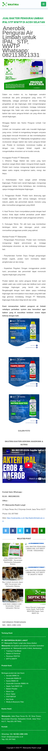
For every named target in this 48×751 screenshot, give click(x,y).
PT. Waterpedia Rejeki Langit (30, 748)
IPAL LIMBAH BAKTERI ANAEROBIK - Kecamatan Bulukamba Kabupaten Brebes (12, 561)
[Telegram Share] (20, 530)
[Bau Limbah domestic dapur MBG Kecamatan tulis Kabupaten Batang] (12, 573)
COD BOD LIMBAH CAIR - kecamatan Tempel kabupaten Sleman (12, 606)
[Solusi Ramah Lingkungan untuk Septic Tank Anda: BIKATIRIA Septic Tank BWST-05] (35, 597)
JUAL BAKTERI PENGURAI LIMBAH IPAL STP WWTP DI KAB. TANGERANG (35, 549)
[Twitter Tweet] (6, 530)
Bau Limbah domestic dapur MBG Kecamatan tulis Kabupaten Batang (12, 584)
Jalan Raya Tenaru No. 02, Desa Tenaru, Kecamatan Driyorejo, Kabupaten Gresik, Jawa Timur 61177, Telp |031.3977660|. (21, 718)
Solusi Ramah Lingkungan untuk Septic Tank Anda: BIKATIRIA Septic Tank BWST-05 (35, 610)
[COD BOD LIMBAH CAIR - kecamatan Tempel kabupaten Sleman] (12, 595)
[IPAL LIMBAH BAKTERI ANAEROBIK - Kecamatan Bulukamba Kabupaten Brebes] (12, 549)
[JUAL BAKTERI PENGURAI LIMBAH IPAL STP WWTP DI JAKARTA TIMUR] (35, 568)
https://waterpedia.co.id (15, 518)
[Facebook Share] (13, 530)
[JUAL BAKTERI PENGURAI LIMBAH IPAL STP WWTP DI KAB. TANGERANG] (35, 544)
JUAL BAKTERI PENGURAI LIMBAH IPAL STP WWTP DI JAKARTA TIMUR (35, 572)
